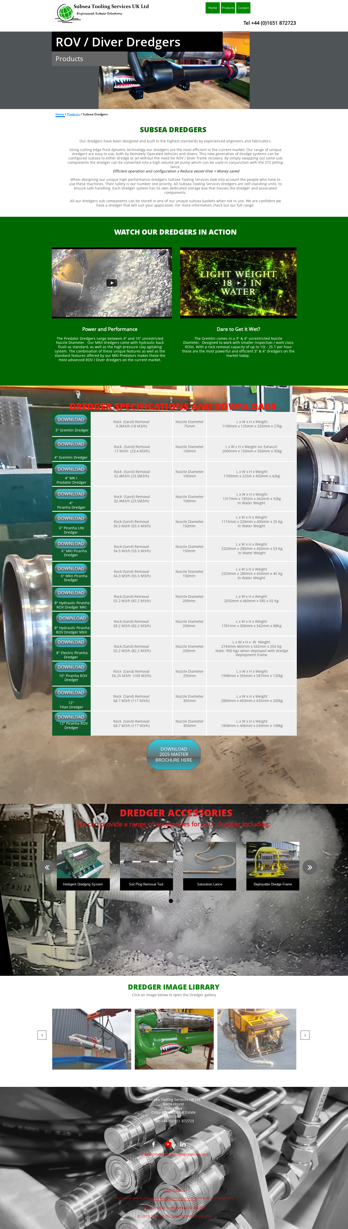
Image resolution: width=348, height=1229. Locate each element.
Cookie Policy (174, 1189)
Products (73, 114)
